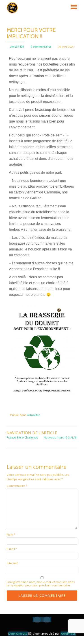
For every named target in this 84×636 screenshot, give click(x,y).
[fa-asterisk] (46, 619)
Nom (11, 534)
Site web (12, 563)
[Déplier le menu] (74, 7)
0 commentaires (41, 46)
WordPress (68, 634)
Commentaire (17, 485)
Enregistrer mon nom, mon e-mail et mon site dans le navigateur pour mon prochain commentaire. (41, 583)
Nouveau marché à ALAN (60, 437)
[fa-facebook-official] (37, 619)
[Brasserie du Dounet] (13, 8)
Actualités (33, 415)
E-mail (12, 549)
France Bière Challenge (22, 437)
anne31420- (17, 46)
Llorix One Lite (18, 634)
